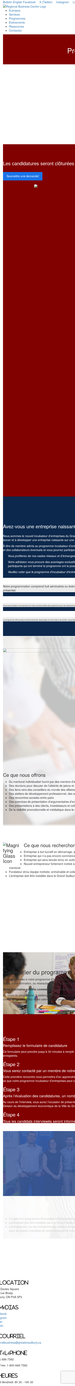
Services (14, 14)
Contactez (15, 30)
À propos (14, 10)
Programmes (17, 18)
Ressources (16, 26)
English (17, 2)
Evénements (17, 22)
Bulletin (7, 2)
